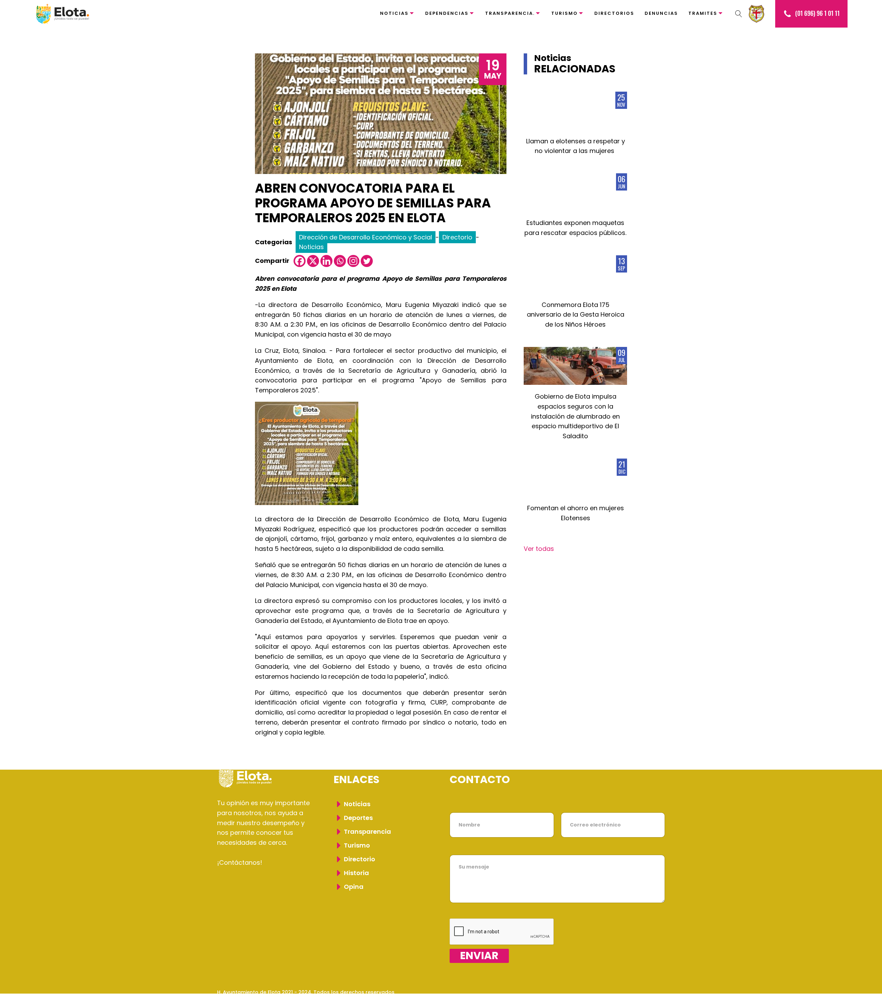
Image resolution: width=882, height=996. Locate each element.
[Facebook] (300, 261)
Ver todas (539, 548)
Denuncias (661, 13)
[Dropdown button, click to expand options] (738, 14)
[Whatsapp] (340, 261)
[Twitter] (367, 261)
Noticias (394, 13)
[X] (313, 261)
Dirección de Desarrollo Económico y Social (365, 237)
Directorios (614, 13)
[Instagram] (353, 261)
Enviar (479, 956)
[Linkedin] (326, 261)
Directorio (457, 237)
